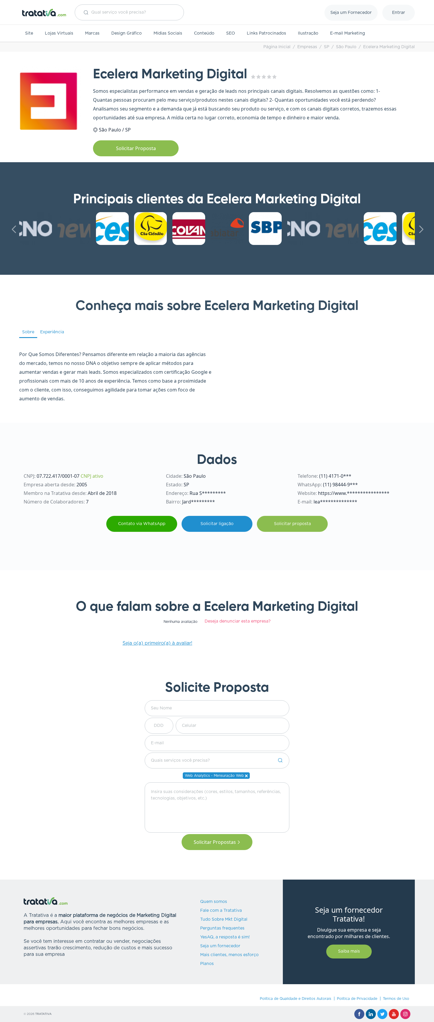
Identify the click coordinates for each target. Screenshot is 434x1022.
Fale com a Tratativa (221, 911)
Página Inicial (277, 47)
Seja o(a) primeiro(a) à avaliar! (157, 643)
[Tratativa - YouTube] (394, 1014)
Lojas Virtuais (59, 33)
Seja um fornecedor (220, 946)
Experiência (52, 332)
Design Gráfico (126, 33)
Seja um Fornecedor (351, 13)
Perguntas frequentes (222, 928)
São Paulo (346, 47)
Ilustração (308, 33)
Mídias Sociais (168, 33)
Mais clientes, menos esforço (229, 955)
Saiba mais (349, 951)
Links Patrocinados (266, 33)
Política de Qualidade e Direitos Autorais (295, 998)
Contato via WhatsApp (141, 524)
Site (29, 33)
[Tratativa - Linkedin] (371, 1014)
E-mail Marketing (347, 33)
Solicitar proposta (292, 524)
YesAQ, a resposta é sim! (225, 937)
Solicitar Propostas (215, 842)
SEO (230, 33)
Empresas (307, 47)
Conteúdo (204, 33)
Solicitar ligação (217, 524)
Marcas (92, 33)
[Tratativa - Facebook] (359, 1014)
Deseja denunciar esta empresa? (238, 621)
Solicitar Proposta (136, 148)
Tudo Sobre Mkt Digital (223, 919)
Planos (207, 964)
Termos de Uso (396, 998)
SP (326, 47)
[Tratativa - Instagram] (405, 1014)
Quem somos (213, 902)
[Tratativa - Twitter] (382, 1014)
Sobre (28, 332)
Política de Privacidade (357, 998)
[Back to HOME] (44, 12)
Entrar (398, 13)
